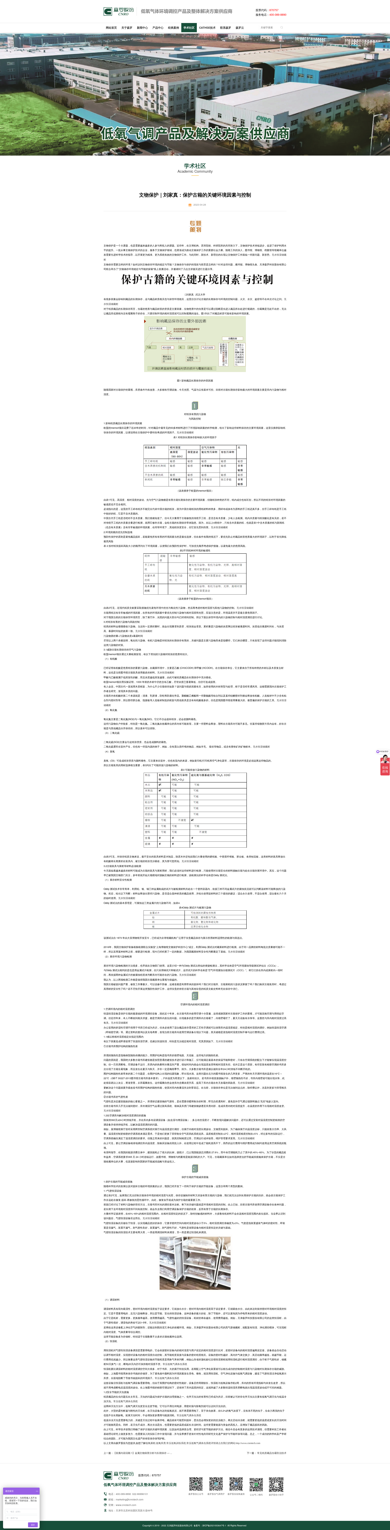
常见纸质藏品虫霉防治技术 (271, 1453)
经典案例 (173, 28)
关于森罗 (126, 28)
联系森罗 (225, 28)
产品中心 (157, 28)
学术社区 (189, 28)
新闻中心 (142, 28)
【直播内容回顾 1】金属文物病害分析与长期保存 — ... (142, 1453)
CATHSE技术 (207, 28)
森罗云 (240, 28)
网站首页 (111, 28)
